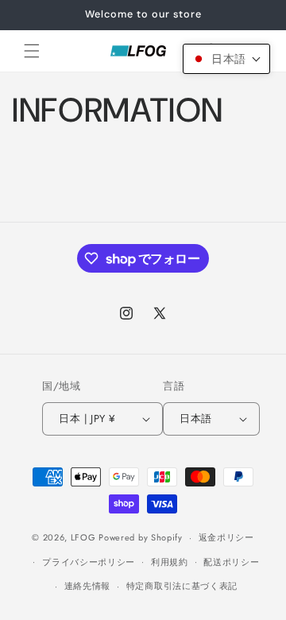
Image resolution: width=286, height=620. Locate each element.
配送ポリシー (231, 562)
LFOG (83, 537)
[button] (31, 50)
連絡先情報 (87, 585)
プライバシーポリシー (88, 562)
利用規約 (169, 562)
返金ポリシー (226, 537)
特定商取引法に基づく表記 (182, 585)
